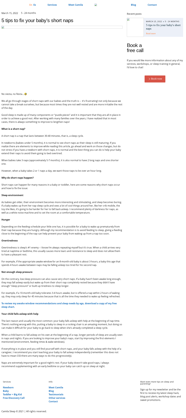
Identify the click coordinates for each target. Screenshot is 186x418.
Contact (152, 4)
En (30, 4)
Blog (133, 4)
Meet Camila (75, 4)
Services (52, 4)
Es (34, 4)
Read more (151, 33)
